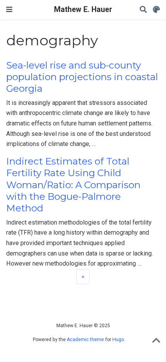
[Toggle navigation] (9, 9)
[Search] (143, 9)
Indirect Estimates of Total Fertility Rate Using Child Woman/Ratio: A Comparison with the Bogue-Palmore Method (73, 185)
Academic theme (85, 339)
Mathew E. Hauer (83, 9)
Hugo (118, 339)
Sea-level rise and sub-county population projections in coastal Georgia (82, 77)
